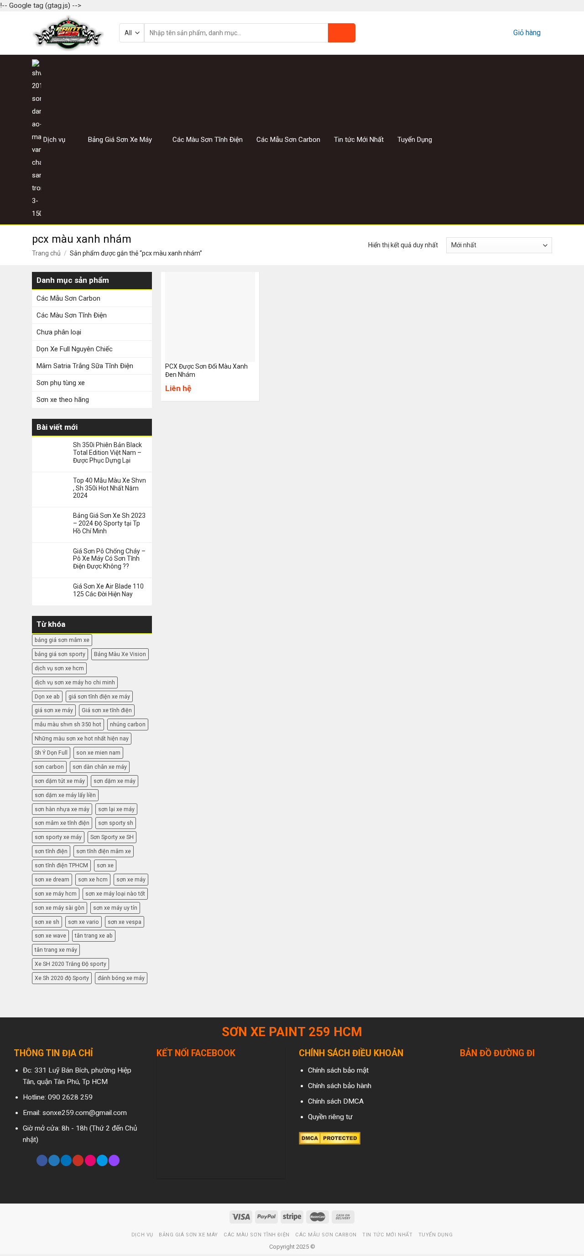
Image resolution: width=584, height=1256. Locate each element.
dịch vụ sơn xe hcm (59, 668)
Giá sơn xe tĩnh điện (107, 710)
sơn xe (105, 865)
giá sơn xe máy (54, 710)
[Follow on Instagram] (523, 139)
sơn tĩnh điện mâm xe (103, 851)
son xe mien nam (98, 752)
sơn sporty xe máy (58, 837)
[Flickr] (90, 1160)
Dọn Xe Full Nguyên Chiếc (74, 349)
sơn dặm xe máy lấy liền (65, 795)
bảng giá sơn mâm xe (62, 639)
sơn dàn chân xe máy (100, 766)
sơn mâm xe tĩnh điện (62, 822)
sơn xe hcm (93, 879)
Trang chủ (46, 253)
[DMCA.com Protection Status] (329, 1138)
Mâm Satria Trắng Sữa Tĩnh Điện (84, 366)
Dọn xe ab (47, 696)
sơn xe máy (131, 879)
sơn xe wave (50, 935)
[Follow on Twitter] (534, 139)
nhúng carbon (128, 724)
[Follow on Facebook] (512, 139)
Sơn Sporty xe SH (112, 837)
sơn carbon (49, 766)
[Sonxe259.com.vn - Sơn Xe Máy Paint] (68, 33)
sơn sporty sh (115, 822)
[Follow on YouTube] (78, 1160)
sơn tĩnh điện (51, 851)
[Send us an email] (546, 139)
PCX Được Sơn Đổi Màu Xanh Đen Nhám (206, 370)
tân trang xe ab (94, 935)
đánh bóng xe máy (121, 978)
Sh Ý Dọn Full (51, 752)
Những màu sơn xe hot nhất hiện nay (82, 738)
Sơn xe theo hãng (62, 400)
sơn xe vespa (124, 921)
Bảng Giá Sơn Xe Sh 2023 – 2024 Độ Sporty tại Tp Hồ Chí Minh (109, 523)
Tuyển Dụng (414, 140)
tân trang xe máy (56, 949)
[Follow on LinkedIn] (66, 1160)
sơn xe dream (52, 879)
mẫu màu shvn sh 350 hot (68, 724)
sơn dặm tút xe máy (60, 780)
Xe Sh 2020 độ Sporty (62, 978)
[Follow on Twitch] (114, 1160)
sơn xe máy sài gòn (59, 907)
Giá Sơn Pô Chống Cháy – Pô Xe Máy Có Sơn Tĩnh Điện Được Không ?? (109, 558)
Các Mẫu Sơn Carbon (288, 140)
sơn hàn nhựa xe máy (62, 809)
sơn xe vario (83, 921)
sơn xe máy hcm (56, 893)
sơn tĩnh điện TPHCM (61, 865)
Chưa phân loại (58, 332)
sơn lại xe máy (116, 809)
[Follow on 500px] (102, 1160)
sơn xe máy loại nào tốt (115, 893)
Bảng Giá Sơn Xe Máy (120, 140)
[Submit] (341, 32)
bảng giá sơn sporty (60, 654)
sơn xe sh (47, 921)
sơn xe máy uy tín (115, 907)
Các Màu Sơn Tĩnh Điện (207, 140)
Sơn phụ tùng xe (60, 383)
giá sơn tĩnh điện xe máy (99, 696)
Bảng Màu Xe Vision (120, 654)
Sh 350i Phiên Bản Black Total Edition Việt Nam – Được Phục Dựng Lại (107, 452)
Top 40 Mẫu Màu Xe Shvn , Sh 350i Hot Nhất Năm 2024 (109, 488)
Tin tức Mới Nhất (359, 140)
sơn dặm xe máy (115, 780)
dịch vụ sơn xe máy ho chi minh (75, 682)
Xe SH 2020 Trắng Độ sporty (70, 963)
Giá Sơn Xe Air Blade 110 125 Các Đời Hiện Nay (108, 590)
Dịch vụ (54, 140)
